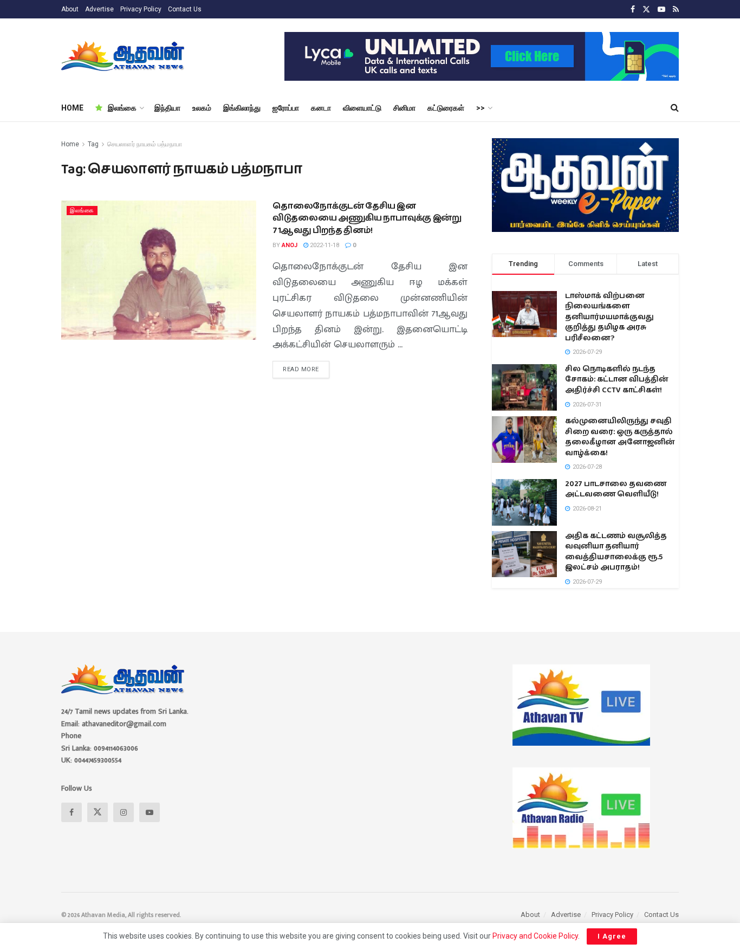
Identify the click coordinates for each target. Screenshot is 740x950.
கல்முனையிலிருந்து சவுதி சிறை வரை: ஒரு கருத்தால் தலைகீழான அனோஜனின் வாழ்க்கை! (620, 437)
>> (480, 108)
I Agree (612, 936)
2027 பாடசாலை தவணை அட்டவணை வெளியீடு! (615, 489)
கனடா (321, 108)
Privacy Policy (140, 9)
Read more (306, 367)
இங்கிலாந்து (242, 108)
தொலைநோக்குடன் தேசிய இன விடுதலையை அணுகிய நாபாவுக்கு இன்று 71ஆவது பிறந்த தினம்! (367, 218)
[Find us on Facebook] (633, 9)
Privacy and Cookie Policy (535, 936)
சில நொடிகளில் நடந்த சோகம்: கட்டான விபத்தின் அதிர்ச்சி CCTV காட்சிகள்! (616, 379)
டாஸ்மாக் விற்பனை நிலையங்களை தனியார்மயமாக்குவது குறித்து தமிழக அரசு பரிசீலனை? (609, 317)
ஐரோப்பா (285, 108)
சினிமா (404, 108)
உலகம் (201, 108)
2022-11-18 (323, 245)
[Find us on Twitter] (646, 9)
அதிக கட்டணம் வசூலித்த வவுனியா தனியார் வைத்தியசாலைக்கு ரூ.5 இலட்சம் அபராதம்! (616, 552)
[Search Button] (675, 107)
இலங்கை (122, 108)
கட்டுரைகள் (445, 108)
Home (70, 144)
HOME (72, 108)
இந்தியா (167, 108)
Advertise (99, 9)
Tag (93, 144)
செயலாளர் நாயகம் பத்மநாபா (144, 144)
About (70, 9)
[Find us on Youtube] (661, 9)
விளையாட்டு (362, 108)
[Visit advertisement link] (481, 56)
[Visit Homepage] (123, 56)
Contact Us (185, 9)
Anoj (289, 245)
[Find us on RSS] (676, 9)
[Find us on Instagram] (123, 812)
